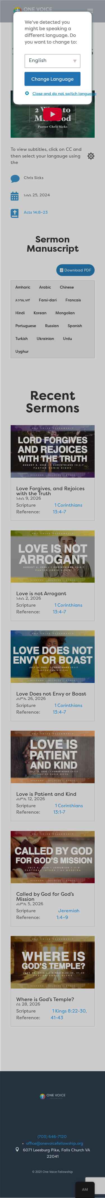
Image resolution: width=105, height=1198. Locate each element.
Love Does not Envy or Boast (51, 693)
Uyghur (22, 351)
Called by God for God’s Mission (45, 896)
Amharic (22, 287)
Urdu (67, 338)
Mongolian (65, 312)
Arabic (45, 287)
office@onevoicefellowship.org (54, 1143)
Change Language (52, 78)
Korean (40, 312)
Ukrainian (45, 338)
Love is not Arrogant (41, 593)
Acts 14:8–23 (36, 212)
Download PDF (77, 270)
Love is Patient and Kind (46, 793)
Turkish (21, 338)
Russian (52, 325)
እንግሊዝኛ (22, 300)
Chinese (67, 287)
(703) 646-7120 (52, 1136)
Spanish (75, 325)
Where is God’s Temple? (45, 999)
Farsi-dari (48, 300)
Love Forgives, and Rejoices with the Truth (50, 491)
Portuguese (25, 325)
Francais (73, 300)
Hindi (20, 312)
